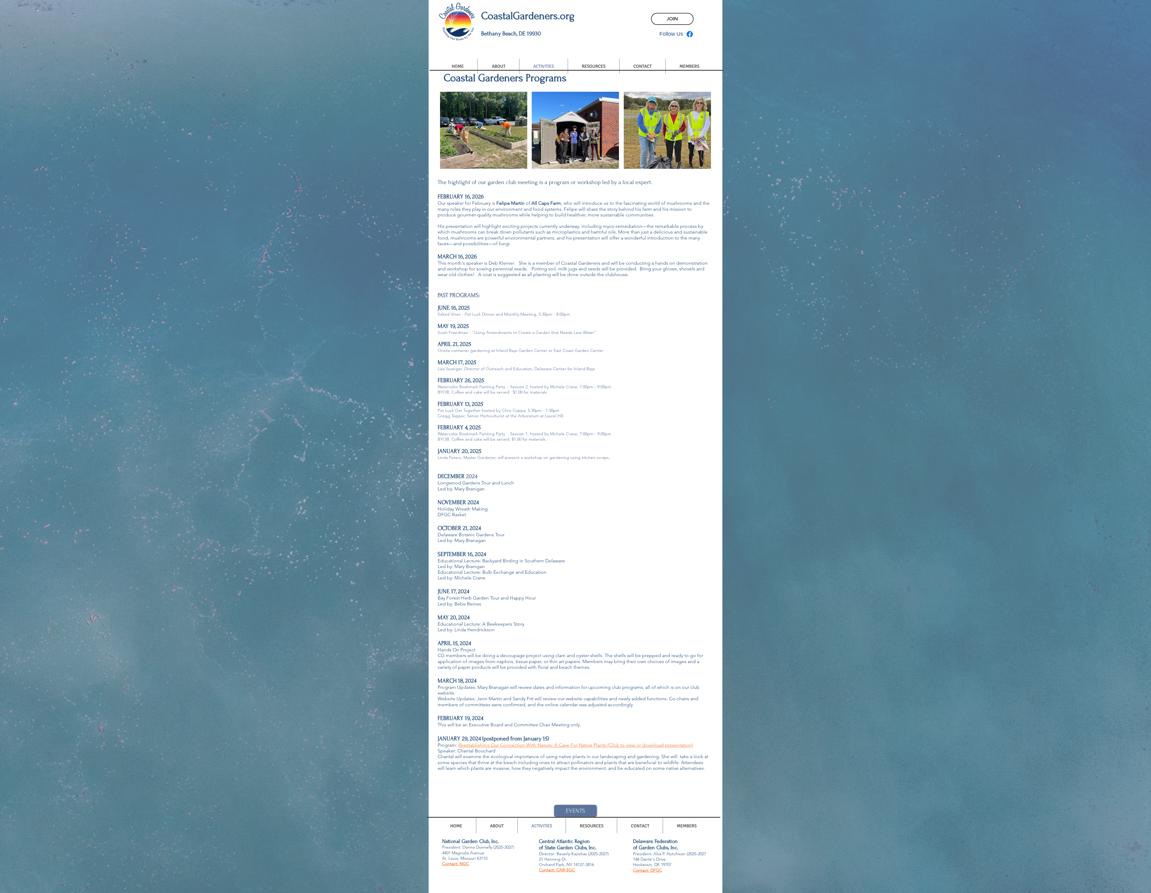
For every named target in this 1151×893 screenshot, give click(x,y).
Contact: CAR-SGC (557, 870)
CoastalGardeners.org (528, 16)
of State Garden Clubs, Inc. (567, 847)
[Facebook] (690, 34)
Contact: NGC (455, 863)
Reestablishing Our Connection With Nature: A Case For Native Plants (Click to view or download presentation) (575, 745)
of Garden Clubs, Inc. (655, 847)
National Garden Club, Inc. (470, 841)
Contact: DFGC (647, 870)
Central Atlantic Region (564, 841)
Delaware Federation (655, 841)
